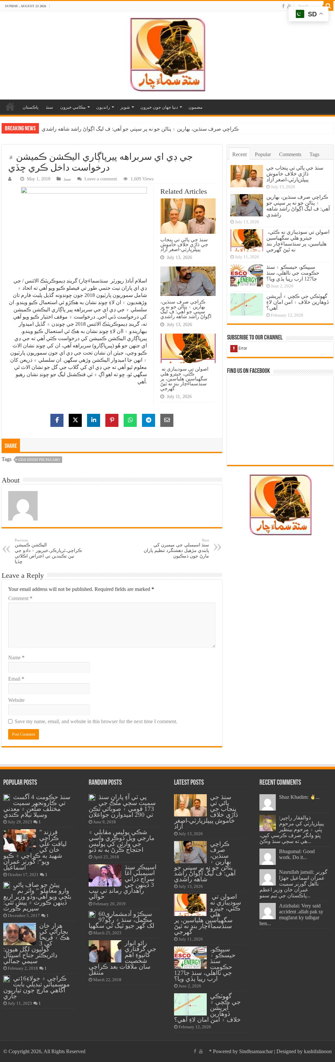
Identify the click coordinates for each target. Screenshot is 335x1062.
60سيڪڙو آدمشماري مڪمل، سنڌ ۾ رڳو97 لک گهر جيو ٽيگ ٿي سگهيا (121, 919)
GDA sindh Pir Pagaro (39, 460)
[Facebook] (283, 6)
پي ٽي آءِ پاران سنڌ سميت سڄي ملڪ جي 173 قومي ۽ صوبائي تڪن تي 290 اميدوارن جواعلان (122, 806)
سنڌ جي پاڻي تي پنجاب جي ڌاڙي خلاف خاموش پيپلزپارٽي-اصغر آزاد (184, 244)
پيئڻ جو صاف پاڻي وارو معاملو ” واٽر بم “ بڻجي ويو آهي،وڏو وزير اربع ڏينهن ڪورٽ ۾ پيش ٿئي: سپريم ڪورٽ (37, 896)
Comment (20, 598)
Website (16, 700)
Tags (314, 154)
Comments (290, 154)
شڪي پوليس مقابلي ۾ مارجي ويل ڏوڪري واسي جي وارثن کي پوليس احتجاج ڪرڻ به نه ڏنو (121, 841)
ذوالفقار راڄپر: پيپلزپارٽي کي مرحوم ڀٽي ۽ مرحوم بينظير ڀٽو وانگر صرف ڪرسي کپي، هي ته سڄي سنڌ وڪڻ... (291, 829)
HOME (10, 106)
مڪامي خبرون (73, 107)
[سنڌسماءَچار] (167, 54)
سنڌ (49, 107)
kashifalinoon (318, 1051)
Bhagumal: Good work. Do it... (297, 854)
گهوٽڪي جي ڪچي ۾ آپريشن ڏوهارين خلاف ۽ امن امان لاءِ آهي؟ (297, 302)
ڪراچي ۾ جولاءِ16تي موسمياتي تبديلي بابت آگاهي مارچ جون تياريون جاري (36, 987)
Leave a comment (100, 178)
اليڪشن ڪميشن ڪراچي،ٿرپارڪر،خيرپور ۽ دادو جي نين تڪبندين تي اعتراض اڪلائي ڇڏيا (48, 551)
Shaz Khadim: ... (299, 797)
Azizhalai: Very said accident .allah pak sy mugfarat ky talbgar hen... (291, 914)
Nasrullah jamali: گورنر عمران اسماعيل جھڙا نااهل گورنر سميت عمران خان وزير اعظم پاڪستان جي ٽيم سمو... (293, 883)
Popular (263, 154)
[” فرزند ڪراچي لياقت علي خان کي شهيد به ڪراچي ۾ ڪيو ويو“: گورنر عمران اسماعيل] (19, 840)
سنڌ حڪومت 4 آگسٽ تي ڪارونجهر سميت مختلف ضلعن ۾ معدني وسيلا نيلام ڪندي (36, 806)
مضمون (195, 107)
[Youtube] (289, 6)
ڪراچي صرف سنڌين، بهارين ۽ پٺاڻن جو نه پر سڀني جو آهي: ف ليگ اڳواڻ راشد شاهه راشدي (140, 129)
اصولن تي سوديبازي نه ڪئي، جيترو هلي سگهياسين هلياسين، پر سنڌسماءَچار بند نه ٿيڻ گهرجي (184, 378)
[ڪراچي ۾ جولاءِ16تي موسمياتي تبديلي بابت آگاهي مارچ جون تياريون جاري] (6, 979)
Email (16, 679)
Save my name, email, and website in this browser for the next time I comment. (96, 721)
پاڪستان (31, 107)
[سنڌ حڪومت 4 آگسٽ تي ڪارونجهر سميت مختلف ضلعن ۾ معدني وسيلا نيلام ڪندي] (6, 797)
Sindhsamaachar (256, 1051)
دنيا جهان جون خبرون (159, 107)
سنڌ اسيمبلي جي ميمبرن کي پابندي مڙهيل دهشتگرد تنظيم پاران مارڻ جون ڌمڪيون (176, 548)
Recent (239, 154)
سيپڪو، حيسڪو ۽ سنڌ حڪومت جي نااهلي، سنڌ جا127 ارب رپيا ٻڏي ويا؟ (292, 273)
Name (16, 657)
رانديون (103, 107)
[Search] (328, 6)
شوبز (125, 107)
